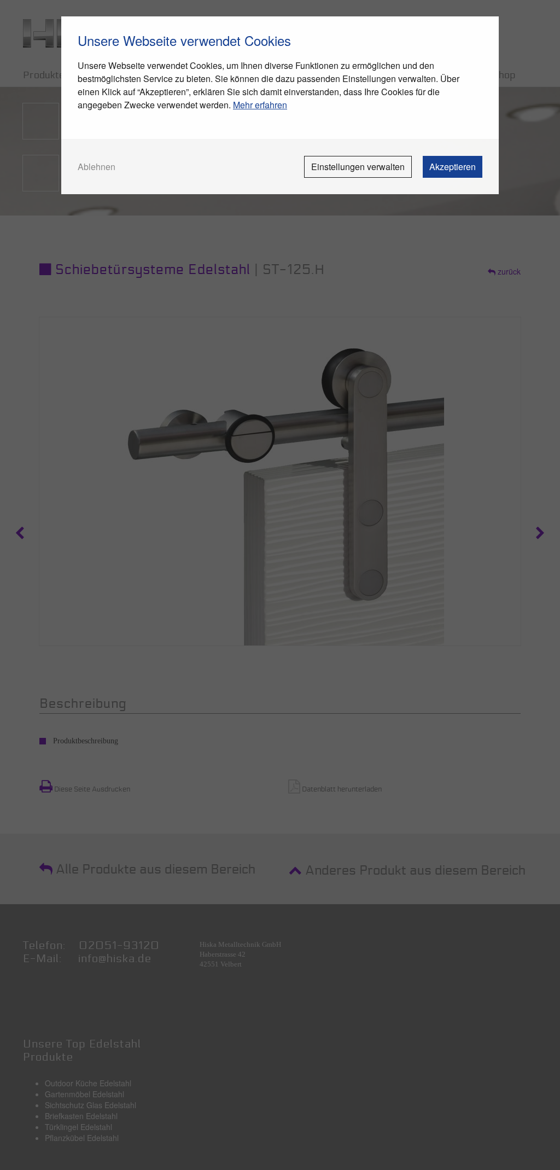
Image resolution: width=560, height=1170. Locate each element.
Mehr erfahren (260, 104)
